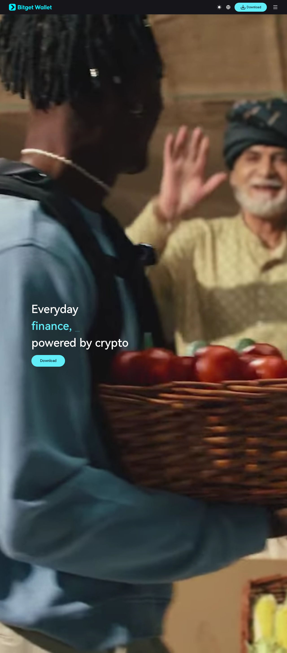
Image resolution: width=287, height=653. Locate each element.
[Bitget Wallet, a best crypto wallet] (36, 7)
